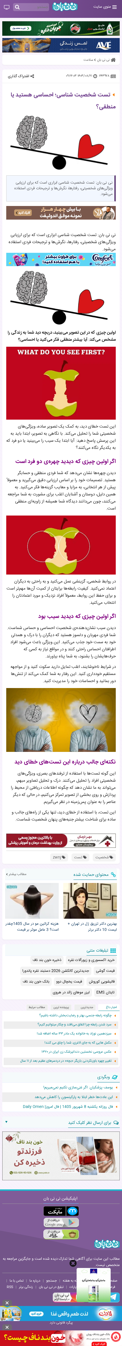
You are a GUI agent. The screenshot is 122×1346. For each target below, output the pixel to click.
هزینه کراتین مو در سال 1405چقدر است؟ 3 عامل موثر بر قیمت (32, 927)
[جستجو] (17, 7)
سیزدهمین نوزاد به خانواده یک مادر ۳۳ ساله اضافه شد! (74, 1033)
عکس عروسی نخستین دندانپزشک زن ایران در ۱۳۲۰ (76, 1052)
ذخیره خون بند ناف (47, 960)
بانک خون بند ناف (36, 982)
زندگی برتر (26, 1287)
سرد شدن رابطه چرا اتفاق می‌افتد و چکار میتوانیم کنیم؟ (74, 1024)
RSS (10, 1287)
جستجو (51, 1281)
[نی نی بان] (65, 6)
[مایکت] (61, 1211)
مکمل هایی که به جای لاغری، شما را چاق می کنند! (78, 1043)
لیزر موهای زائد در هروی (71, 992)
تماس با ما (17, 1281)
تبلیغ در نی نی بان (51, 1287)
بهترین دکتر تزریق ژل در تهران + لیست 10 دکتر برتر (92, 927)
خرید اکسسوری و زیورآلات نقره (91, 960)
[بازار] (61, 1234)
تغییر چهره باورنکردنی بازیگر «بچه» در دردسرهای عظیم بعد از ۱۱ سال (66, 1061)
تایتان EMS (105, 992)
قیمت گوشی (105, 971)
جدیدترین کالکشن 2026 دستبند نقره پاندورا (55, 971)
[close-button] (73, 1263)
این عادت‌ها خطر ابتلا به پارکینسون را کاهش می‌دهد (74, 1097)
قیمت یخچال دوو (69, 982)
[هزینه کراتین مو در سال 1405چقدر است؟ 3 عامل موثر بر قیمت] (32, 901)
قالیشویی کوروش (102, 982)
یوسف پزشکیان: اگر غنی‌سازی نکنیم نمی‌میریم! (78, 1087)
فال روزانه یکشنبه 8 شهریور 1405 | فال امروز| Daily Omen (68, 1107)
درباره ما (35, 1281)
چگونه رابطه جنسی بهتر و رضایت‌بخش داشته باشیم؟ (75, 1015)
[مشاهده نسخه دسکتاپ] (6, 7)
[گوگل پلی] (61, 1223)
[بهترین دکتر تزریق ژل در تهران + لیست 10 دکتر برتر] (90, 901)
